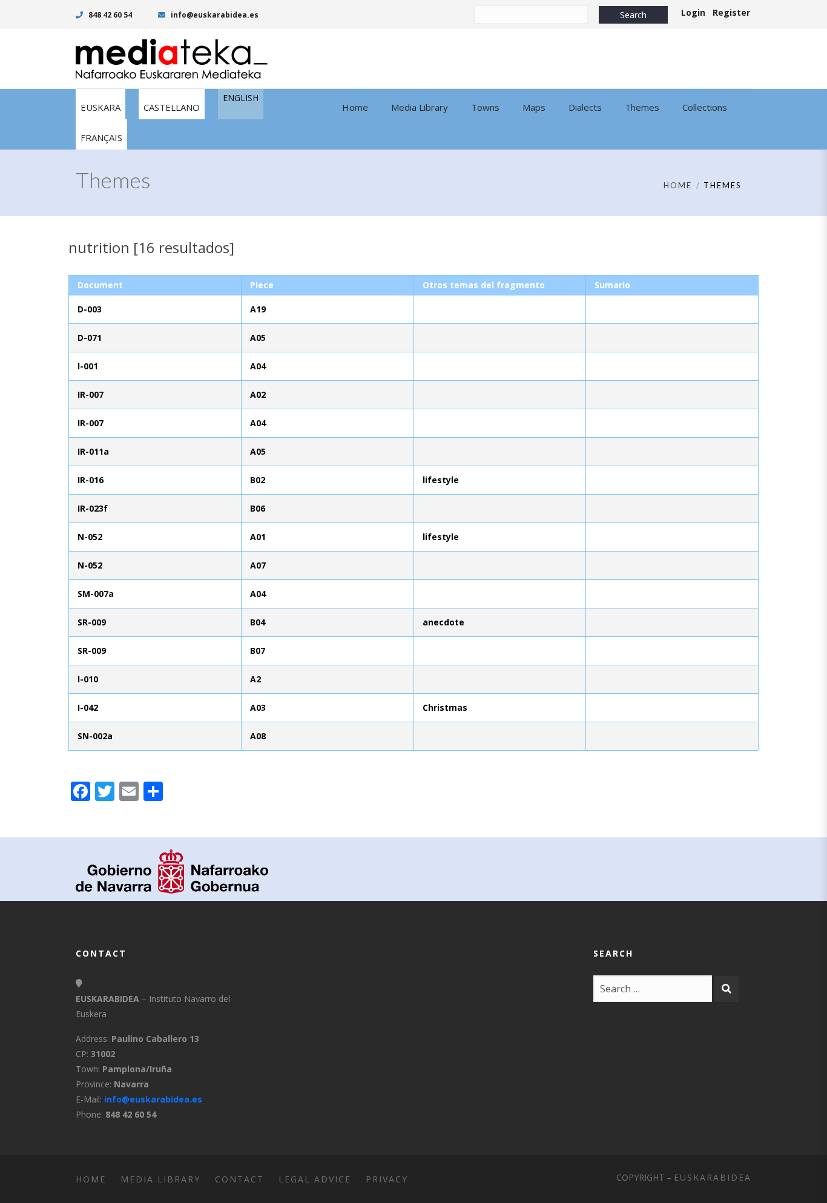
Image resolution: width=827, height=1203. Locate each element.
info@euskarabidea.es (214, 15)
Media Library (160, 1179)
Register (731, 12)
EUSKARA (100, 107)
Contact (239, 1179)
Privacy (387, 1179)
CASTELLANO (171, 107)
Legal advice (314, 1179)
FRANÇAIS (101, 137)
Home (678, 185)
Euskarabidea (712, 1177)
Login (693, 12)
